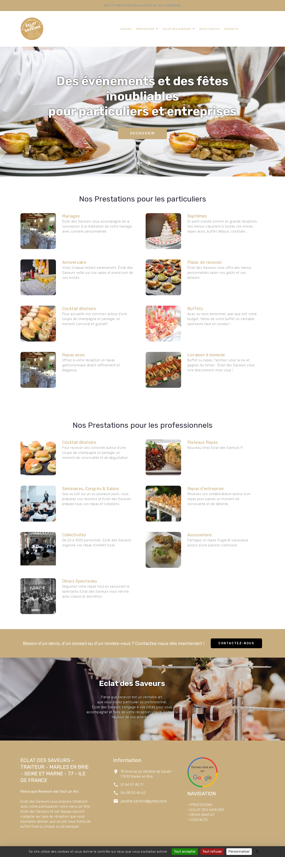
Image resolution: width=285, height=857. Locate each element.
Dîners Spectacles (79, 581)
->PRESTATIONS (199, 805)
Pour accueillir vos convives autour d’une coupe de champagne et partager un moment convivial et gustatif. (94, 319)
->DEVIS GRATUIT (200, 815)
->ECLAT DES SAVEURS (205, 810)
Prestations (145, 29)
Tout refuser (212, 851)
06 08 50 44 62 (133, 793)
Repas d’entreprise (205, 488)
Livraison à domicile (206, 354)
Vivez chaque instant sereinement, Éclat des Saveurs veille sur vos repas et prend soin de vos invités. (97, 273)
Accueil (126, 29)
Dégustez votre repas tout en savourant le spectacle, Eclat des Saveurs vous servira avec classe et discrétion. (96, 591)
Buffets (195, 308)
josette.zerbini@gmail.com (144, 801)
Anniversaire (74, 262)
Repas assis (73, 354)
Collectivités (74, 534)
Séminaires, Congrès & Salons (90, 488)
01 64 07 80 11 (132, 785)
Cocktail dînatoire (79, 308)
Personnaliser (239, 851)
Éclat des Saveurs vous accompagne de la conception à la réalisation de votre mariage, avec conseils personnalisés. (97, 226)
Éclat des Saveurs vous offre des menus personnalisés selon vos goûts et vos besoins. (219, 273)
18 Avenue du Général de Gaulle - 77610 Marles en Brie (147, 773)
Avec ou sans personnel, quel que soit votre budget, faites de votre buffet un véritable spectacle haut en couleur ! (222, 319)
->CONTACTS (197, 820)
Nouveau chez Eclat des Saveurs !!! (215, 448)
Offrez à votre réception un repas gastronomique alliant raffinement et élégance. (91, 365)
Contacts (231, 29)
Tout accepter (185, 851)
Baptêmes (197, 216)
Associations (199, 534)
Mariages (71, 216)
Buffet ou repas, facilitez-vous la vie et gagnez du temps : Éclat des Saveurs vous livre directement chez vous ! (221, 365)
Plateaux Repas (202, 442)
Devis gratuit (209, 29)
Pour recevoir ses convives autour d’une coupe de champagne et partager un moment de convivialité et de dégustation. (95, 453)
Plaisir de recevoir (204, 262)
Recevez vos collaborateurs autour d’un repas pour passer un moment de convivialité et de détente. (218, 499)
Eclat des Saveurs (177, 29)
